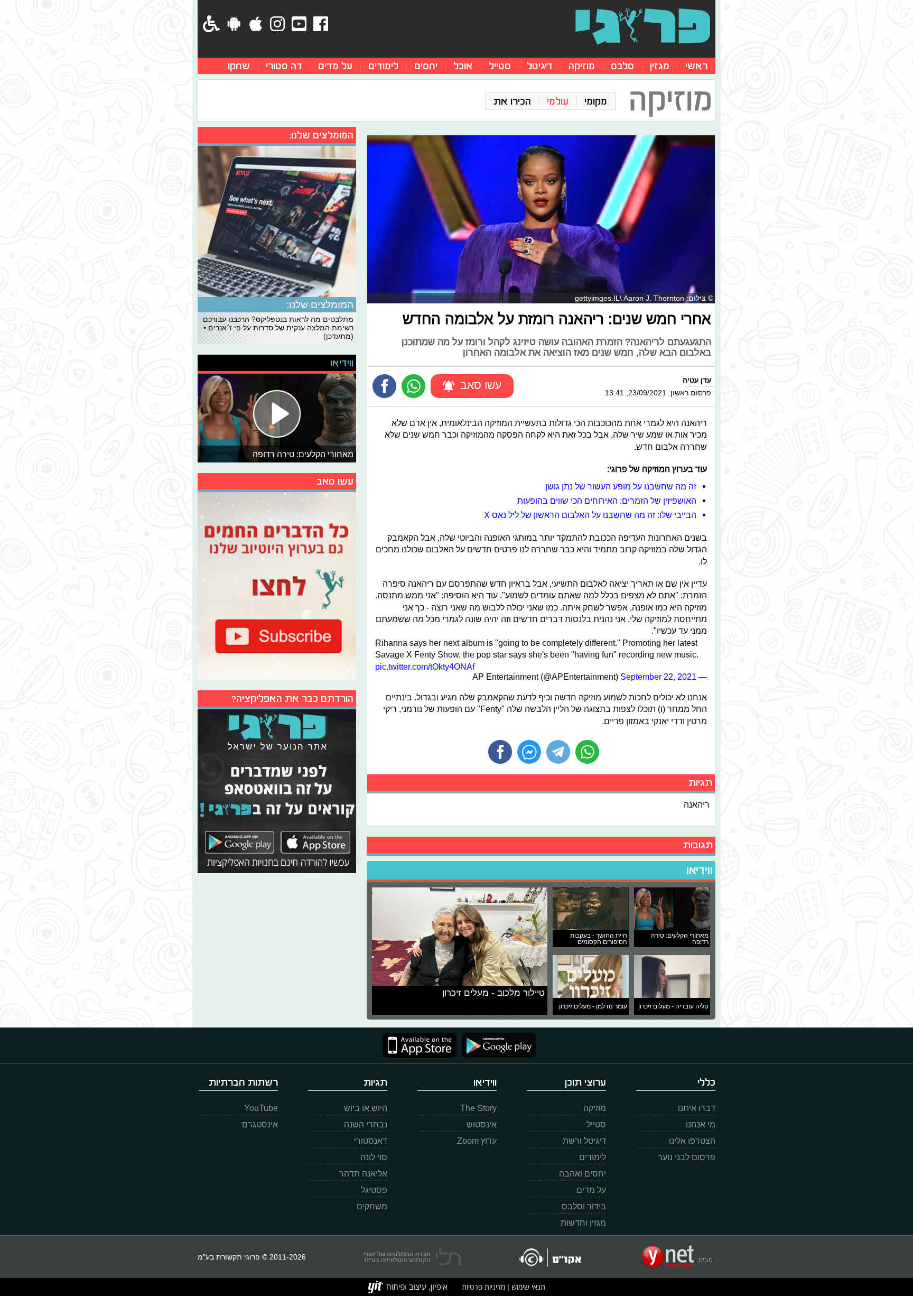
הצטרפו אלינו (692, 1140)
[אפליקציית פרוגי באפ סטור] (419, 1045)
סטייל (500, 65)
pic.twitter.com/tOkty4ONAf (424, 666)
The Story (478, 1108)
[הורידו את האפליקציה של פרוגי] (277, 790)
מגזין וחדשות (583, 1222)
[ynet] (677, 1257)
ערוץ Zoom (477, 1140)
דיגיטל (540, 65)
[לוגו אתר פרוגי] (643, 26)
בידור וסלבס (584, 1206)
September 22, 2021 (658, 676)
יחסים (425, 65)
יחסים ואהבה (582, 1173)
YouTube (261, 1108)
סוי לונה (373, 1157)
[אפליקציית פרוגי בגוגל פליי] (496, 1045)
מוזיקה (582, 65)
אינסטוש (482, 1124)
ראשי (696, 65)
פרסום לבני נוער (686, 1157)
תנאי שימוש (527, 1287)
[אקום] (549, 1257)
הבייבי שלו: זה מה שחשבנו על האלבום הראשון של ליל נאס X (590, 515)
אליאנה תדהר (363, 1173)
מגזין (659, 65)
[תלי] (412, 1257)
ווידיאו (699, 870)
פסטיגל (374, 1190)
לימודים (383, 65)
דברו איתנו (696, 1108)
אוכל (463, 65)
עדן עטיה (697, 380)
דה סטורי (284, 65)
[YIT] (408, 1287)
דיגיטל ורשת (584, 1140)
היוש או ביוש (365, 1108)
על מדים (335, 65)
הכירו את (512, 101)
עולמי (558, 101)
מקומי (595, 101)
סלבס (622, 65)
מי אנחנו (700, 1124)
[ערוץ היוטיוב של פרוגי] (277, 584)
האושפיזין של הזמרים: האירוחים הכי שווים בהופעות (606, 500)
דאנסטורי (370, 1140)
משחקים (372, 1206)
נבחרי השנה (365, 1124)
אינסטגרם (260, 1124)
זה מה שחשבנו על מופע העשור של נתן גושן (620, 486)
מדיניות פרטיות (483, 1287)
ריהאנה (697, 804)
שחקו (239, 65)
